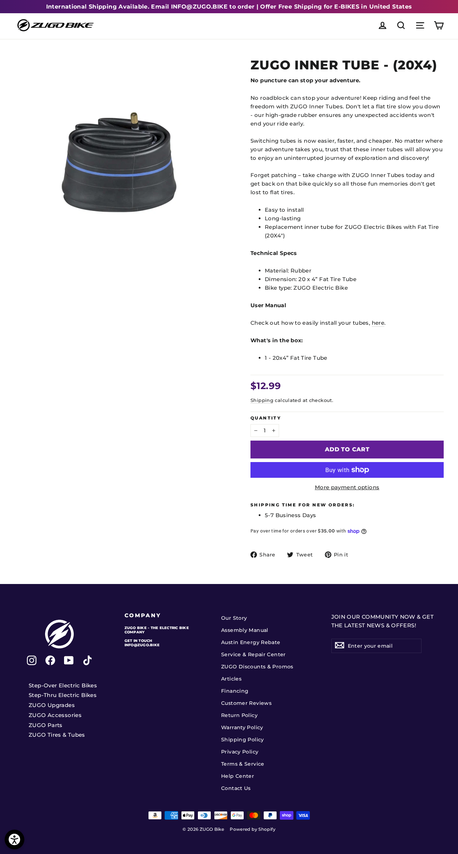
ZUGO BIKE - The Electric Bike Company (157, 629)
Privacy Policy (239, 752)
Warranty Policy (242, 727)
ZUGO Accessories (55, 715)
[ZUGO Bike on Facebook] (50, 660)
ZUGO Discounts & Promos (257, 666)
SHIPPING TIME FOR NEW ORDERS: (302, 504)
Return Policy (239, 715)
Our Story (234, 618)
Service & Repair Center (253, 654)
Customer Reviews (246, 703)
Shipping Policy (242, 739)
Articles (231, 679)
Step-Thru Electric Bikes (63, 695)
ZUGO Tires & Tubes (57, 734)
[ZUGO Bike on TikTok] (87, 660)
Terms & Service (242, 764)
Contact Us (236, 788)
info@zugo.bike (142, 645)
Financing (234, 691)
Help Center (237, 776)
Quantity (265, 418)
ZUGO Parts (46, 725)
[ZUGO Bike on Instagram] (31, 660)
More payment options (347, 487)
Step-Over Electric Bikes (63, 685)
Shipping (261, 400)
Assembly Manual (244, 630)
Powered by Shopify (253, 829)
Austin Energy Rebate (251, 642)
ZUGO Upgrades (52, 705)
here (378, 322)
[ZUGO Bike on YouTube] (69, 660)
